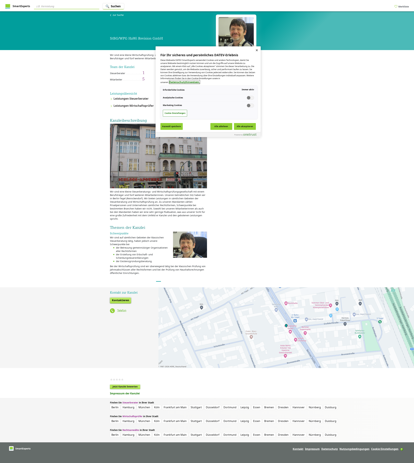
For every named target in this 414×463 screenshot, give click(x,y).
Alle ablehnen (221, 126)
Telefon (121, 310)
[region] (208, 91)
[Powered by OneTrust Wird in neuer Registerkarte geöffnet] (246, 135)
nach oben (406, 440)
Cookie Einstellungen (384, 449)
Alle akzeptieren (245, 126)
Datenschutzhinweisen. (184, 82)
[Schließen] (256, 50)
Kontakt (298, 449)
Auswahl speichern (171, 126)
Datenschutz (329, 449)
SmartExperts (21, 6)
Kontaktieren (120, 300)
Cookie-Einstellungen (175, 113)
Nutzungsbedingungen (354, 449)
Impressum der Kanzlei (125, 393)
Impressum (312, 449)
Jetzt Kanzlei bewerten (126, 387)
